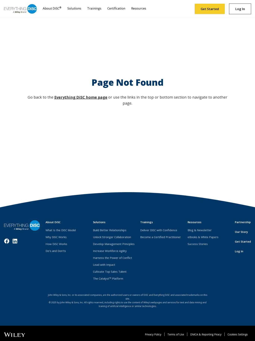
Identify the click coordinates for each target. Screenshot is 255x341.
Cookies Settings (238, 334)
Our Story (241, 232)
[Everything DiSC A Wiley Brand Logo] (20, 9)
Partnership (243, 222)
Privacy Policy (153, 334)
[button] (52, 9)
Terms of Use (175, 334)
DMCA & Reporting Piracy (205, 334)
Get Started (210, 9)
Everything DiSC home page (80, 97)
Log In (243, 10)
